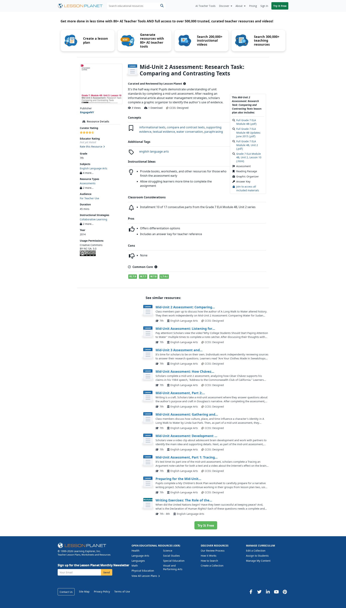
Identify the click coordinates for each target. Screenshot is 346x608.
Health (135, 550)
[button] (101, 146)
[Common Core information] (155, 266)
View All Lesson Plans (145, 576)
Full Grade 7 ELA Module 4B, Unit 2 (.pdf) (247, 145)
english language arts (154, 151)
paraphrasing (213, 132)
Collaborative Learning (93, 219)
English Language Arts (93, 168)
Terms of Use (122, 591)
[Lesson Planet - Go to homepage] (82, 6)
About (239, 6)
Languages (138, 560)
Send (106, 572)
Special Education (174, 560)
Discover (224, 6)
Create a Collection (212, 565)
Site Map (84, 591)
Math (135, 565)
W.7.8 (153, 276)
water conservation (189, 132)
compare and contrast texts (186, 127)
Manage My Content (258, 560)
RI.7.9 (132, 276)
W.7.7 (143, 276)
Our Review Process (213, 550)
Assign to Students (257, 555)
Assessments (88, 183)
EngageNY (87, 112)
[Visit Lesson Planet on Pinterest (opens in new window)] (284, 591)
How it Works (208, 555)
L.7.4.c (164, 276)
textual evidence (164, 132)
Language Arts (140, 555)
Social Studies (171, 555)
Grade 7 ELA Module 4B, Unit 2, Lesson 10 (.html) (248, 157)
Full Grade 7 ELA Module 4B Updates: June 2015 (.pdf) (248, 132)
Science (167, 550)
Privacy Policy (102, 591)
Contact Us (66, 592)
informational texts (152, 127)
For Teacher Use (89, 198)
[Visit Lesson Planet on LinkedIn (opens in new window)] (267, 591)
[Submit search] (162, 6)
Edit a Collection (255, 550)
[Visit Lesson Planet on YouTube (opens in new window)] (276, 591)
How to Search (209, 560)
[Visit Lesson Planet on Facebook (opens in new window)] (250, 591)
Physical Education (143, 570)
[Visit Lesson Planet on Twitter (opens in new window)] (259, 591)
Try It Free (280, 6)
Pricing (253, 6)
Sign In (264, 6)
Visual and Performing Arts (172, 567)
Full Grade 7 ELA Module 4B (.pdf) (246, 121)
